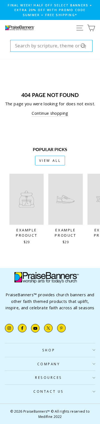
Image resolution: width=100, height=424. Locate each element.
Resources (48, 377)
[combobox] (51, 46)
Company (48, 364)
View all (50, 160)
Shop (48, 350)
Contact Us (48, 391)
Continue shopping (50, 113)
